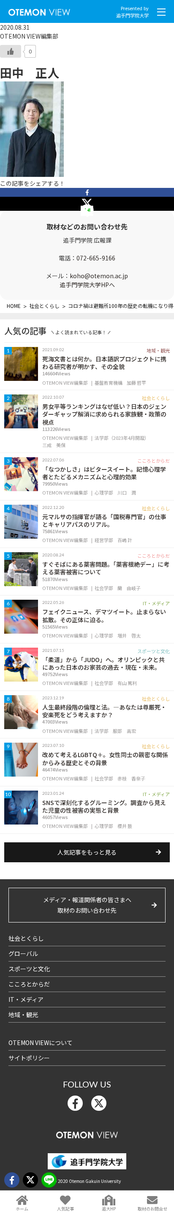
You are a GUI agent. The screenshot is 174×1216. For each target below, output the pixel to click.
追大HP (109, 1208)
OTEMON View (87, 1133)
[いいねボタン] (10, 51)
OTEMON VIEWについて (40, 1042)
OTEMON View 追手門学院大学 (39, 10)
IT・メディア (26, 999)
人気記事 (65, 1208)
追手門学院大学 (132, 15)
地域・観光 (23, 1014)
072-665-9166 (95, 258)
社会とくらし (26, 938)
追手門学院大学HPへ (87, 284)
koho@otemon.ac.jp (99, 275)
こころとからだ (29, 984)
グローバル (23, 953)
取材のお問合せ (152, 1208)
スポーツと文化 (29, 968)
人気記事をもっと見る (87, 852)
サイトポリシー (29, 1058)
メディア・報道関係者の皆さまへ (87, 904)
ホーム (22, 1208)
